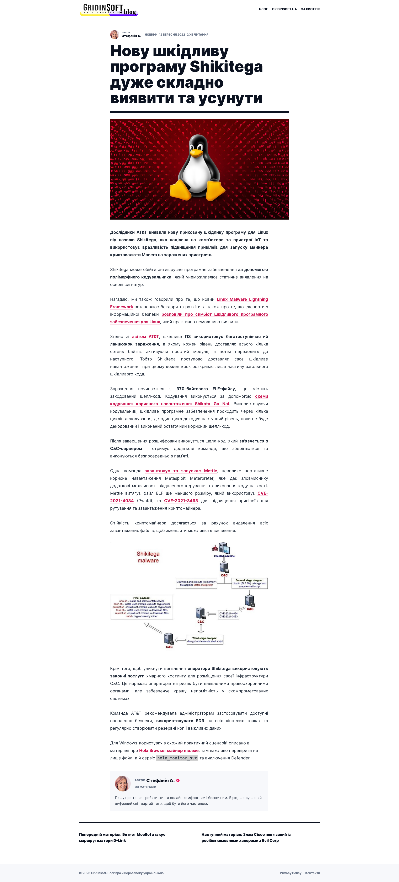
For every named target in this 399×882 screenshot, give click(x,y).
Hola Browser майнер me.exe (169, 750)
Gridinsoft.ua (284, 9)
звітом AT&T (145, 336)
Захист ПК (310, 9)
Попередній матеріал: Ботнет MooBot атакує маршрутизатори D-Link (122, 837)
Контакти (312, 873)
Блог (263, 9)
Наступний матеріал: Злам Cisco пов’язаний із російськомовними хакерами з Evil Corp (246, 837)
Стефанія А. (160, 780)
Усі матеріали (145, 787)
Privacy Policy (291, 873)
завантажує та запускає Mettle (181, 470)
